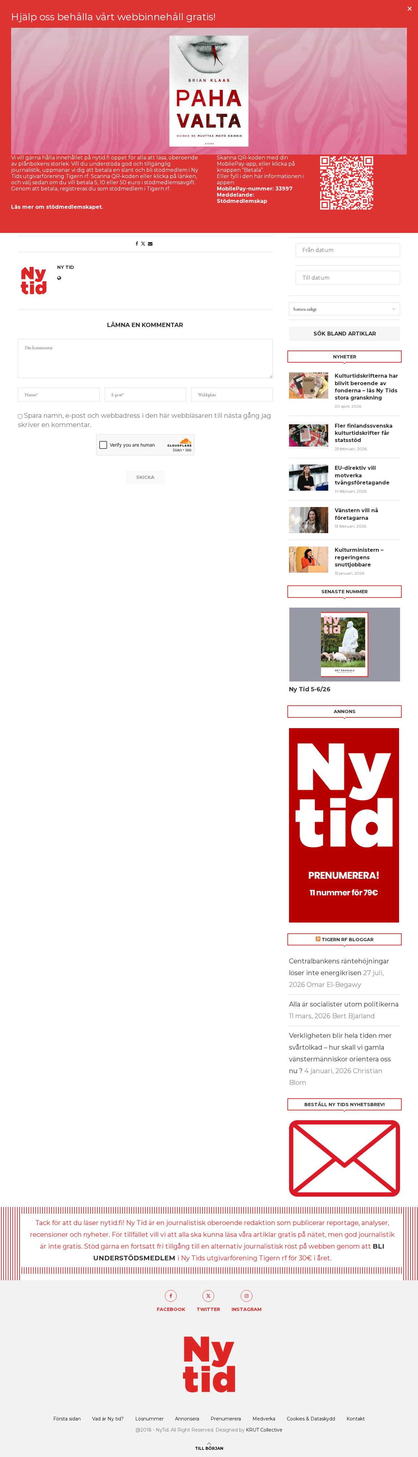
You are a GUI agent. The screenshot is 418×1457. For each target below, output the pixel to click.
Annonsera (187, 1419)
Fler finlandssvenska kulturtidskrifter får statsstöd (364, 433)
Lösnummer (149, 1419)
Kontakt (355, 1419)
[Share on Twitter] (143, 244)
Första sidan (67, 1419)
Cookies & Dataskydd (311, 1419)
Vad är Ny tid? (108, 1419)
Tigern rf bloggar (348, 939)
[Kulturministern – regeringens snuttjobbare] (308, 560)
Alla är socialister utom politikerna (344, 1004)
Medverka (263, 1419)
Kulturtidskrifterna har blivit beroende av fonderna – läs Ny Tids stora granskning (366, 387)
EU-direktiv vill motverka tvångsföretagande (363, 475)
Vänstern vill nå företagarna (356, 514)
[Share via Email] (150, 244)
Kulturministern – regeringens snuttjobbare (359, 557)
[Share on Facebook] (137, 244)
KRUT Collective (264, 1430)
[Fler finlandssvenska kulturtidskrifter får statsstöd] (308, 435)
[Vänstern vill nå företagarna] (308, 520)
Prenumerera (226, 1419)
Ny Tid (65, 267)
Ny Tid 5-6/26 (309, 689)
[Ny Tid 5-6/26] (344, 645)
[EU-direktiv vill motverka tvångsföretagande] (308, 478)
